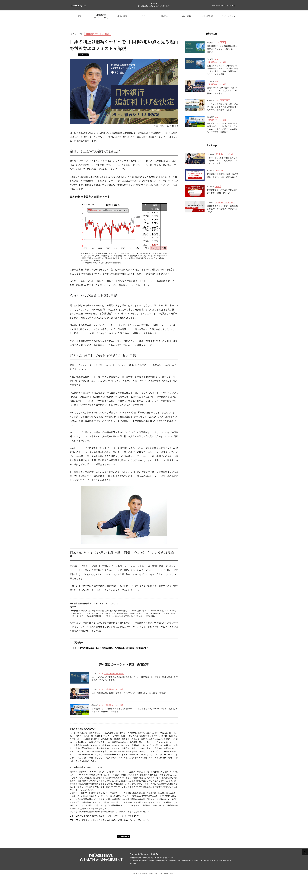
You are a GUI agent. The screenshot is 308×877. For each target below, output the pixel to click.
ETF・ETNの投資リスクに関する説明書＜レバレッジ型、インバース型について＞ (105, 816)
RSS (153, 854)
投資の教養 (122, 16)
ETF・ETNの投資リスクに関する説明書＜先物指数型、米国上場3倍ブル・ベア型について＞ (110, 820)
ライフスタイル (228, 16)
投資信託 (165, 16)
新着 (80, 16)
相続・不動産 (207, 16)
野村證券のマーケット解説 (101, 16)
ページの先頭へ (305, 852)
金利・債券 (186, 16)
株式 (143, 16)
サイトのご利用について (139, 854)
